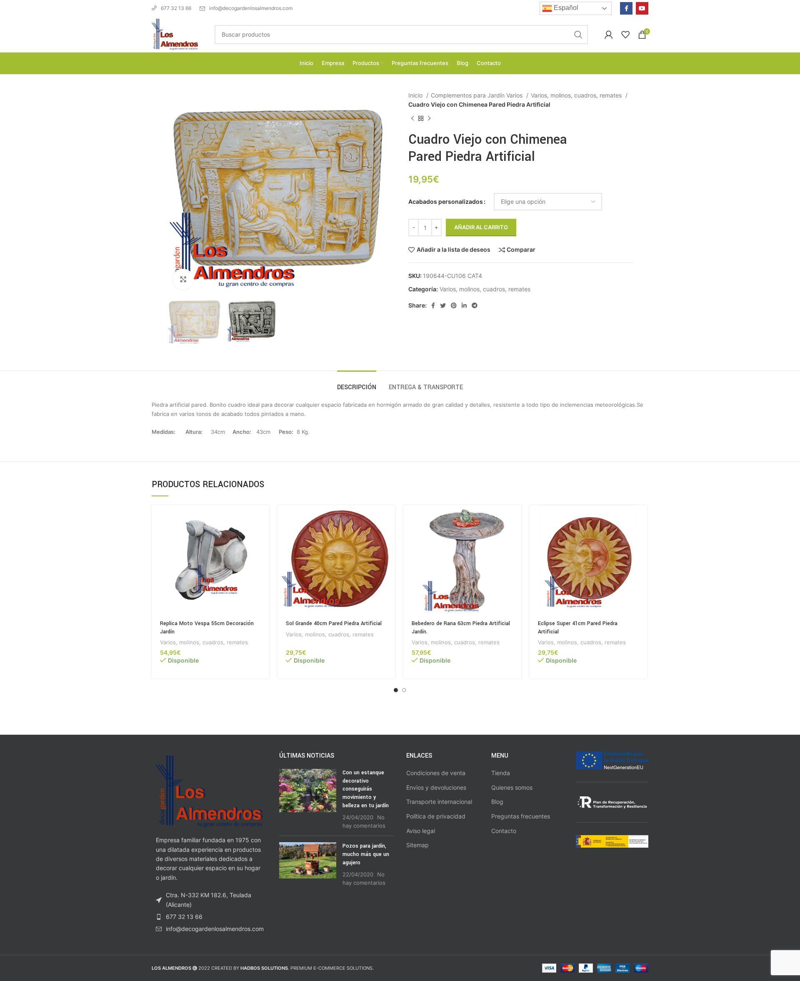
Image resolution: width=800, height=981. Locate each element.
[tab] (356, 383)
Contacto (503, 830)
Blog (497, 801)
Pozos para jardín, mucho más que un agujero (365, 854)
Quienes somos (511, 787)
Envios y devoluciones (436, 787)
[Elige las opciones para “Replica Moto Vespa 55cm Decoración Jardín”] (262, 518)
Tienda (500, 772)
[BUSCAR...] (578, 34)
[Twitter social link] (443, 305)
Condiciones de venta (435, 772)
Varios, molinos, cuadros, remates (577, 95)
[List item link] (209, 916)
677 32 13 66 (176, 8)
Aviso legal (420, 830)
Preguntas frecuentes (520, 816)
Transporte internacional (439, 801)
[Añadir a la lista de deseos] (262, 556)
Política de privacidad (435, 816)
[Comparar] (262, 537)
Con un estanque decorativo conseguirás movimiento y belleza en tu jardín (365, 789)
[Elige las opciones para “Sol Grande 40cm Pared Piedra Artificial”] (388, 518)
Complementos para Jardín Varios (477, 95)
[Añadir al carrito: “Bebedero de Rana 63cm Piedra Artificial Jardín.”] (515, 518)
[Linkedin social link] (464, 305)
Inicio (416, 95)
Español (565, 7)
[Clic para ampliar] (183, 279)
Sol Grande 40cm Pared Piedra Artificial (334, 623)
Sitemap (417, 844)
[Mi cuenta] (608, 34)
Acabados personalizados (445, 201)
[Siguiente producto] (429, 118)
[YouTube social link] (642, 8)
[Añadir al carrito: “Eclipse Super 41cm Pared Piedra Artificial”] (640, 518)
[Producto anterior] (412, 118)
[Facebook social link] (626, 8)
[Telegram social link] (474, 305)
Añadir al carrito (481, 227)
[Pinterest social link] (453, 305)
